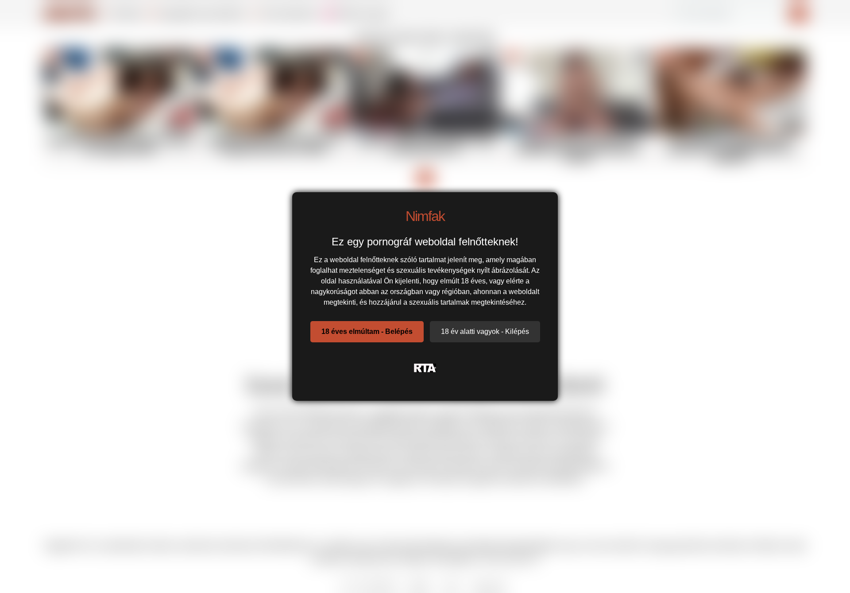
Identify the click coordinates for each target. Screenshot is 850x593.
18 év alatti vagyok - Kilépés (485, 331)
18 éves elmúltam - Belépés (367, 331)
